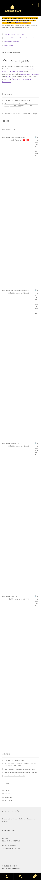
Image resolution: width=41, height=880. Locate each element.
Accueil (7, 52)
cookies (8, 77)
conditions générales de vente (12, 71)
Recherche (20, 876)
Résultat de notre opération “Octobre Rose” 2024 (19, 769)
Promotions (8, 797)
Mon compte (7, 876)
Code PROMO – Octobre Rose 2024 (14, 776)
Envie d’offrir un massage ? (12, 42)
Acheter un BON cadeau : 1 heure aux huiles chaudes (19, 38)
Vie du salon (8, 800)
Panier (31, 874)
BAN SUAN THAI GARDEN (23, 23)
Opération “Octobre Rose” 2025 (14, 34)
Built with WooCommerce (11, 868)
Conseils (7, 794)
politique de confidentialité (29, 74)
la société (30, 69)
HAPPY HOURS (8, 45)
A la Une (6, 790)
